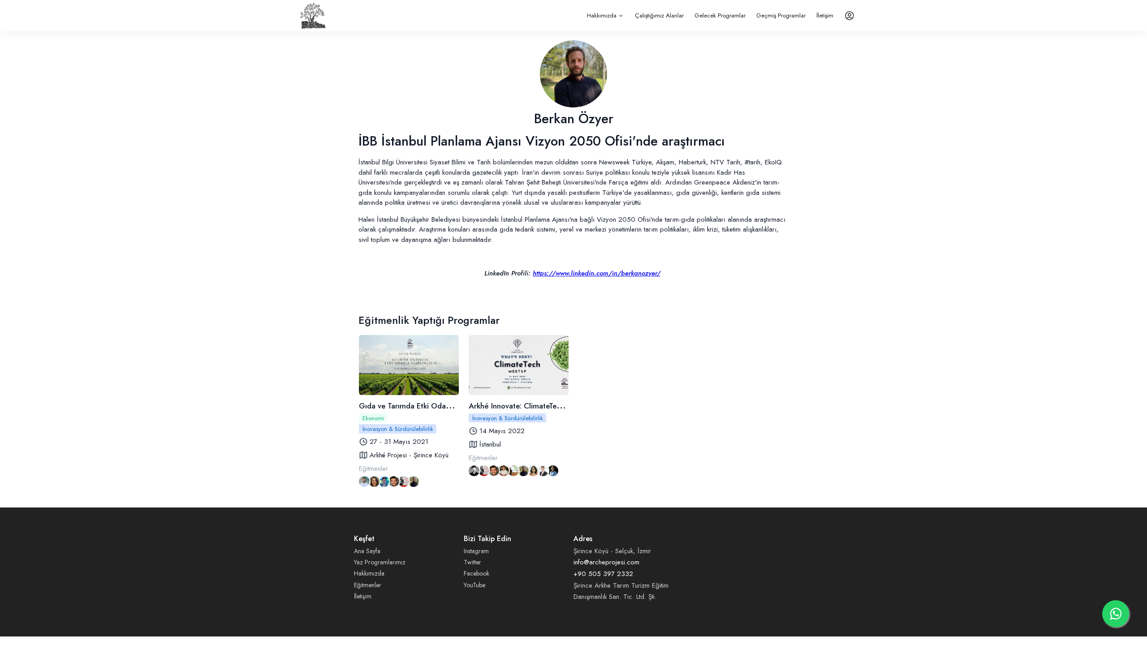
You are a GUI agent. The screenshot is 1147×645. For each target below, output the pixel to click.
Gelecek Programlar (720, 15)
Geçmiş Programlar (781, 15)
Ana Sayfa (367, 550)
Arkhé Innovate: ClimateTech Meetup (530, 405)
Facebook (476, 573)
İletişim (824, 15)
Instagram (476, 550)
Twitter (472, 562)
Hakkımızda (602, 15)
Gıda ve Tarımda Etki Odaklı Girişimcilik (425, 405)
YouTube (474, 584)
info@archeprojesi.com (606, 562)
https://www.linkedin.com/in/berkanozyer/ (596, 273)
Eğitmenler (367, 584)
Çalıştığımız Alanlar (659, 15)
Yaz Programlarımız (379, 562)
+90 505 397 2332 (603, 574)
